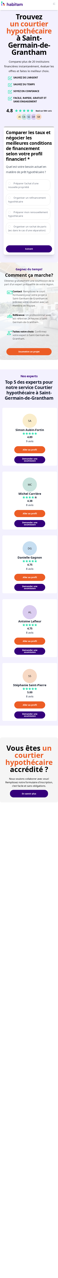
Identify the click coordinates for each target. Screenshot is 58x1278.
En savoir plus (29, 793)
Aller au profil (30, 449)
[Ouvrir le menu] (54, 3)
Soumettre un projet (29, 351)
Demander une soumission (29, 459)
